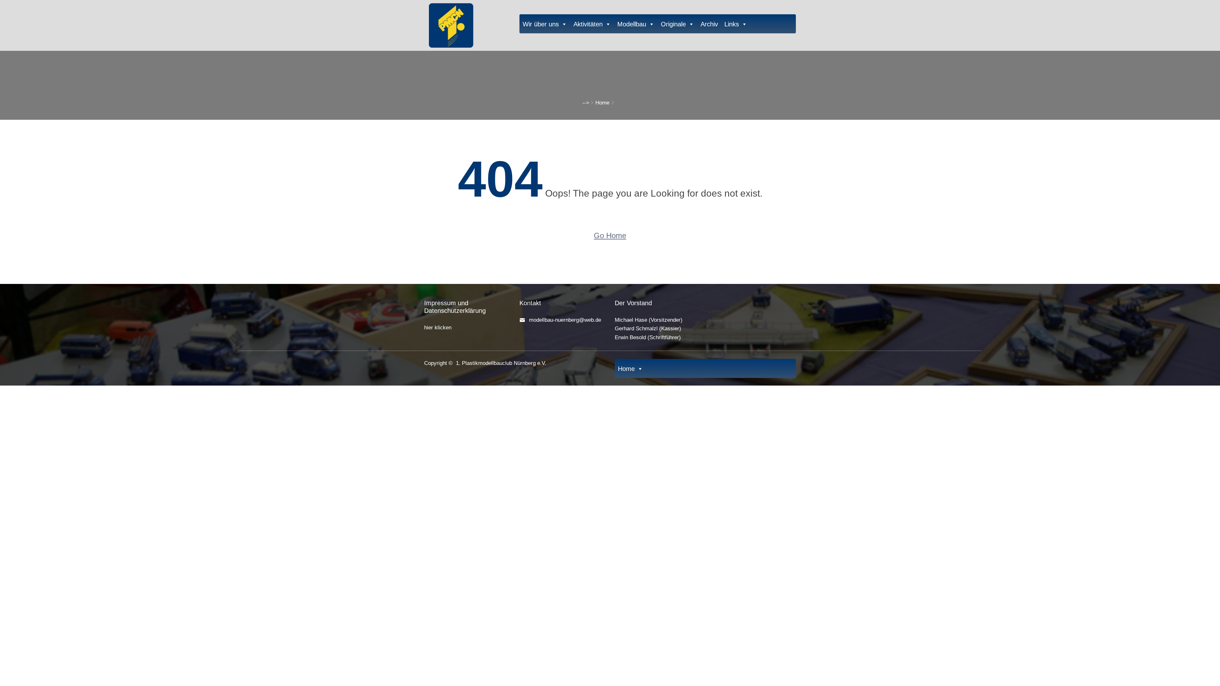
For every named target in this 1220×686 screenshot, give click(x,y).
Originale (673, 24)
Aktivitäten (588, 24)
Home (602, 103)
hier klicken (437, 328)
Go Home (610, 235)
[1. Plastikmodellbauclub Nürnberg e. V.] (467, 24)
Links (731, 24)
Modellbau (631, 24)
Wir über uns (541, 24)
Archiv (709, 24)
